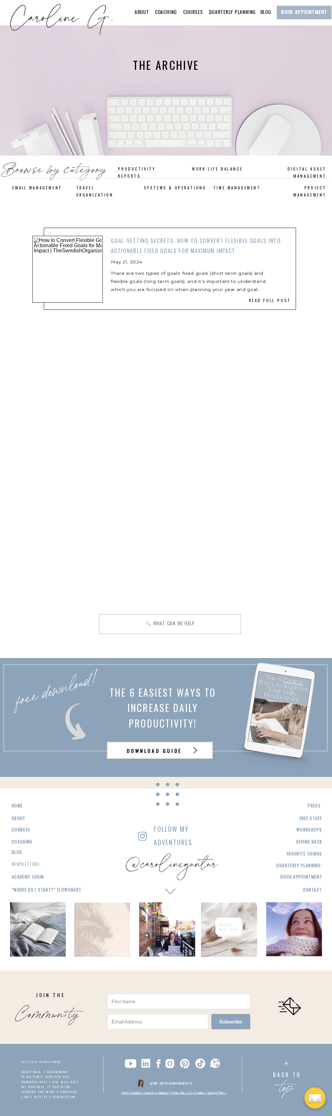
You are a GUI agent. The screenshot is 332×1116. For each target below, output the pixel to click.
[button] (4, 21)
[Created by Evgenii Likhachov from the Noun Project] (215, 1064)
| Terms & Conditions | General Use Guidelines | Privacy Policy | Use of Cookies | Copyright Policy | (174, 1093)
